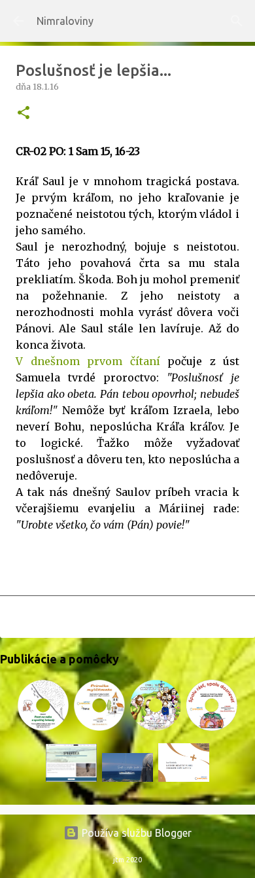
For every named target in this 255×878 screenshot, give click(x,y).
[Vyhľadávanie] (237, 21)
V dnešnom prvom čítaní (88, 361)
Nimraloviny (65, 21)
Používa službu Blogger (135, 833)
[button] (23, 113)
